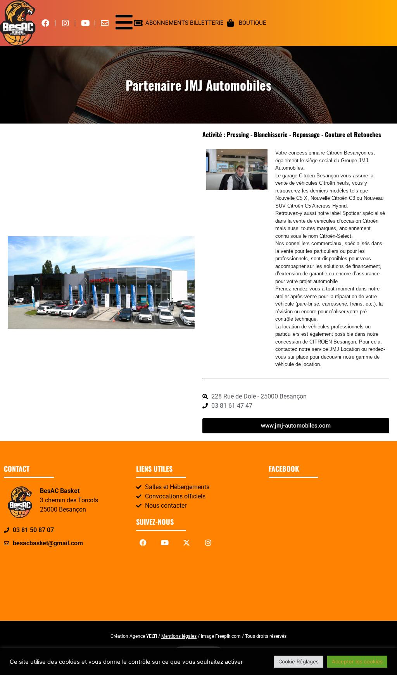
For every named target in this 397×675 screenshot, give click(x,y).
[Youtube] (165, 543)
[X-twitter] (186, 543)
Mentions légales (179, 636)
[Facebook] (143, 543)
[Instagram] (208, 543)
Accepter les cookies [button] (357, 661)
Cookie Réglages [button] (298, 661)
